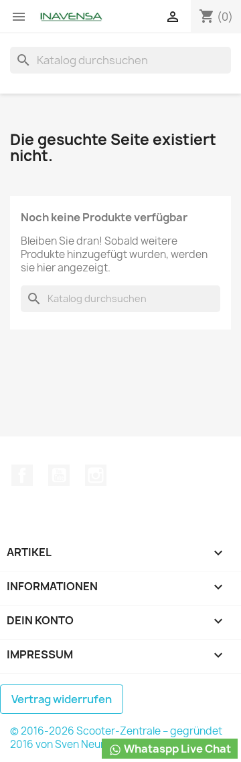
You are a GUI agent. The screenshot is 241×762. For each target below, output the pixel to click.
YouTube (59, 475)
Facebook (22, 475)
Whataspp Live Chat (176, 748)
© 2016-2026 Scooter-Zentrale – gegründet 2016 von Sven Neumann (116, 737)
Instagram (95, 475)
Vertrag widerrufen (61, 699)
